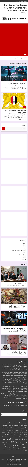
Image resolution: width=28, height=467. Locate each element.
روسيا (8, 442)
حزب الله (24, 439)
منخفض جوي (11, 448)
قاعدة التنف (10, 444)
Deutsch (24, 243)
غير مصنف (23, 259)
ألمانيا (15, 423)
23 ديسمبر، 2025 (22, 353)
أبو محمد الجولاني (22, 422)
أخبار (25, 248)
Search (3, 128)
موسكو (7, 448)
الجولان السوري (17, 425)
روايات (24, 255)
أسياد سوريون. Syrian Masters (19, 250)
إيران (8, 422)
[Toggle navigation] (25, 54)
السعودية (17, 430)
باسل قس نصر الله (23, 434)
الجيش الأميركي (10, 425)
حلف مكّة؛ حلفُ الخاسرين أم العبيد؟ (16, 283)
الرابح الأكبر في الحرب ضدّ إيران (17, 306)
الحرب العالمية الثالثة (14, 427)
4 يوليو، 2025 (23, 113)
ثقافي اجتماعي (22, 254)
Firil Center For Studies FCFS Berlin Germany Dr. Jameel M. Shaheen (15, 8)
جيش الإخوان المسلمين (17, 436)
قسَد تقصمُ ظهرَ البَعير (8, 375)
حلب (20, 439)
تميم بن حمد (10, 434)
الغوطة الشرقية (15, 432)
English (24, 245)
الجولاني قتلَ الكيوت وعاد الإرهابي (17, 83)
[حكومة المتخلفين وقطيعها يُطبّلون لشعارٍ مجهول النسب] (14, 101)
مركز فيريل (13, 447)
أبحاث (24, 79)
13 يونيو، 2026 (23, 331)
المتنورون (3, 432)
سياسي (24, 257)
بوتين (18, 434)
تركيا (15, 434)
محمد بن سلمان (19, 447)
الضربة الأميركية (21, 432)
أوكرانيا (11, 422)
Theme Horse (16, 462)
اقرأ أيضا (23, 264)
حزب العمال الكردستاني (6, 436)
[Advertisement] (14, 38)
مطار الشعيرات (18, 448)
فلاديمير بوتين (18, 444)
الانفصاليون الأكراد (24, 425)
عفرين (25, 444)
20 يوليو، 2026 (23, 307)
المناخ (24, 252)
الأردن (6, 422)
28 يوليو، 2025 (23, 85)
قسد (6, 444)
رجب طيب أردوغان (19, 442)
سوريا (3, 442)
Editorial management (14, 85)
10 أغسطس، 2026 (22, 285)
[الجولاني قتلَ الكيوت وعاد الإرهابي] (14, 73)
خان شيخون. (16, 439)
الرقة (22, 430)
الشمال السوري (10, 430)
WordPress (18, 464)
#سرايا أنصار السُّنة (20, 398)
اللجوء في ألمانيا (9, 432)
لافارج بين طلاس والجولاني (19, 352)
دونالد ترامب (8, 439)
